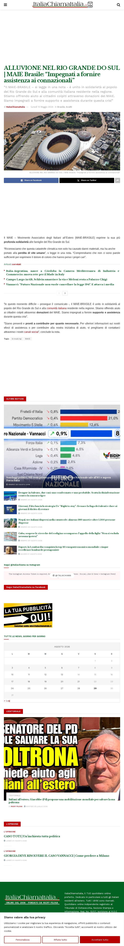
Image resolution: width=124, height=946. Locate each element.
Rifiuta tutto (60, 939)
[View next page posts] (65, 293)
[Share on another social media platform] (117, 180)
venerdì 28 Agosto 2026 (19, 484)
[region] (62, 929)
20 (62, 681)
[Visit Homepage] (62, 5)
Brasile (61, 107)
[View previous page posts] (59, 293)
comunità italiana (57, 308)
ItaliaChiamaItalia (15, 107)
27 (62, 688)
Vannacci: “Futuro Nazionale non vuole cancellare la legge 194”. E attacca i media (60, 284)
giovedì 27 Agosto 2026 (31, 554)
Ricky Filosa (16, 806)
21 (79, 681)
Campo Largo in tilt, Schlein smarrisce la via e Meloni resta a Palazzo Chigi (56, 279)
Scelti (69, 107)
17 (12, 681)
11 (29, 674)
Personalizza (22, 939)
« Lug (7, 700)
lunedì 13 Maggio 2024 (42, 107)
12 (45, 674)
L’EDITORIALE (14, 796)
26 (45, 688)
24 (12, 688)
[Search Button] (118, 5)
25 (29, 688)
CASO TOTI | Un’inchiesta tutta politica (32, 836)
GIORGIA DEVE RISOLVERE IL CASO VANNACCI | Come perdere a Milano (56, 855)
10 (12, 674)
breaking (16, 339)
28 (78, 688)
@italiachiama (63, 575)
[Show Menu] (5, 5)
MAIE (27, 339)
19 (45, 681)
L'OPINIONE (10, 832)
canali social (31, 332)
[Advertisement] (62, 37)
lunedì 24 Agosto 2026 (16, 841)
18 (29, 681)
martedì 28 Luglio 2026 (36, 806)
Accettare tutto (100, 939)
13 (62, 674)
